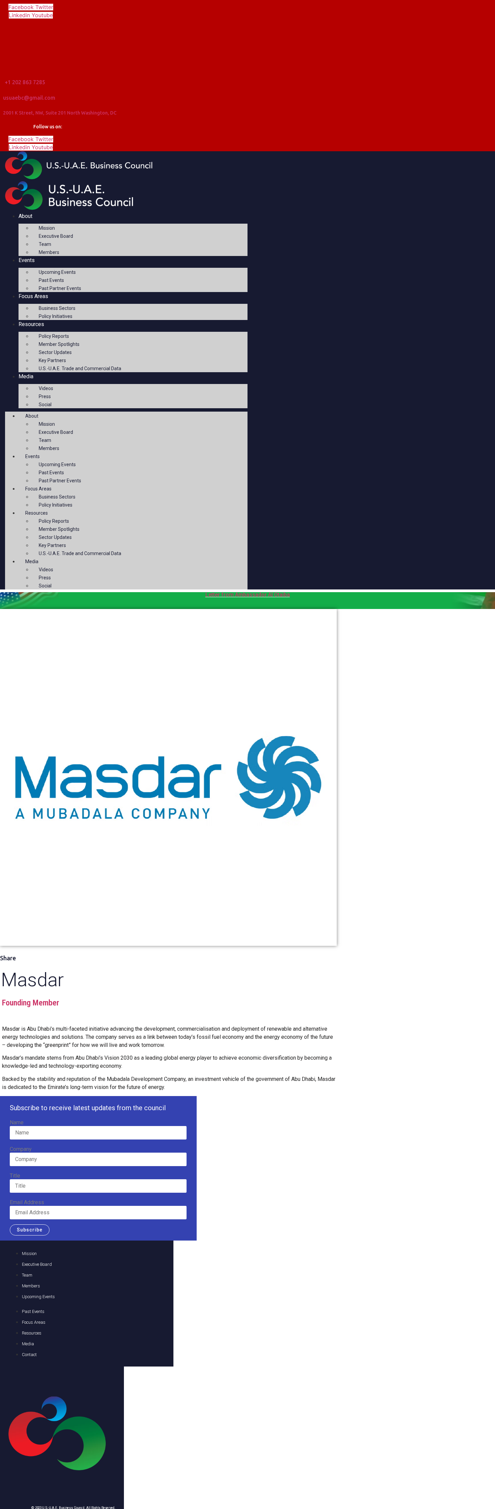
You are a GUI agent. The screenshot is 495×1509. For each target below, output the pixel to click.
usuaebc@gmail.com (29, 98)
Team (45, 244)
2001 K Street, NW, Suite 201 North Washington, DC (60, 113)
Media (26, 376)
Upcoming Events (57, 272)
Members (49, 252)
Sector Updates (55, 352)
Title (15, 1176)
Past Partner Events (60, 288)
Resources (31, 324)
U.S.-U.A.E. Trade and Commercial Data (80, 368)
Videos (46, 388)
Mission (47, 228)
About (25, 216)
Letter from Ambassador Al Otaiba (247, 594)
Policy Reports (54, 336)
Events (27, 260)
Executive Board (56, 236)
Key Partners (52, 360)
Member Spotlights (59, 344)
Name (17, 1122)
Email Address (27, 1202)
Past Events (51, 280)
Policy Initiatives (55, 316)
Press (45, 396)
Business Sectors (57, 308)
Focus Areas (33, 296)
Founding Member (30, 1002)
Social (45, 404)
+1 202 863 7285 (25, 82)
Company (21, 1149)
